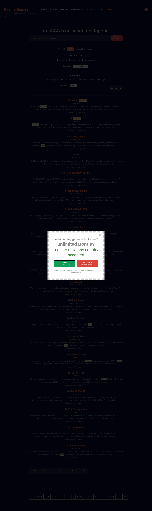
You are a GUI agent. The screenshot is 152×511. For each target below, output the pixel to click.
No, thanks (87, 264)
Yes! (65, 264)
